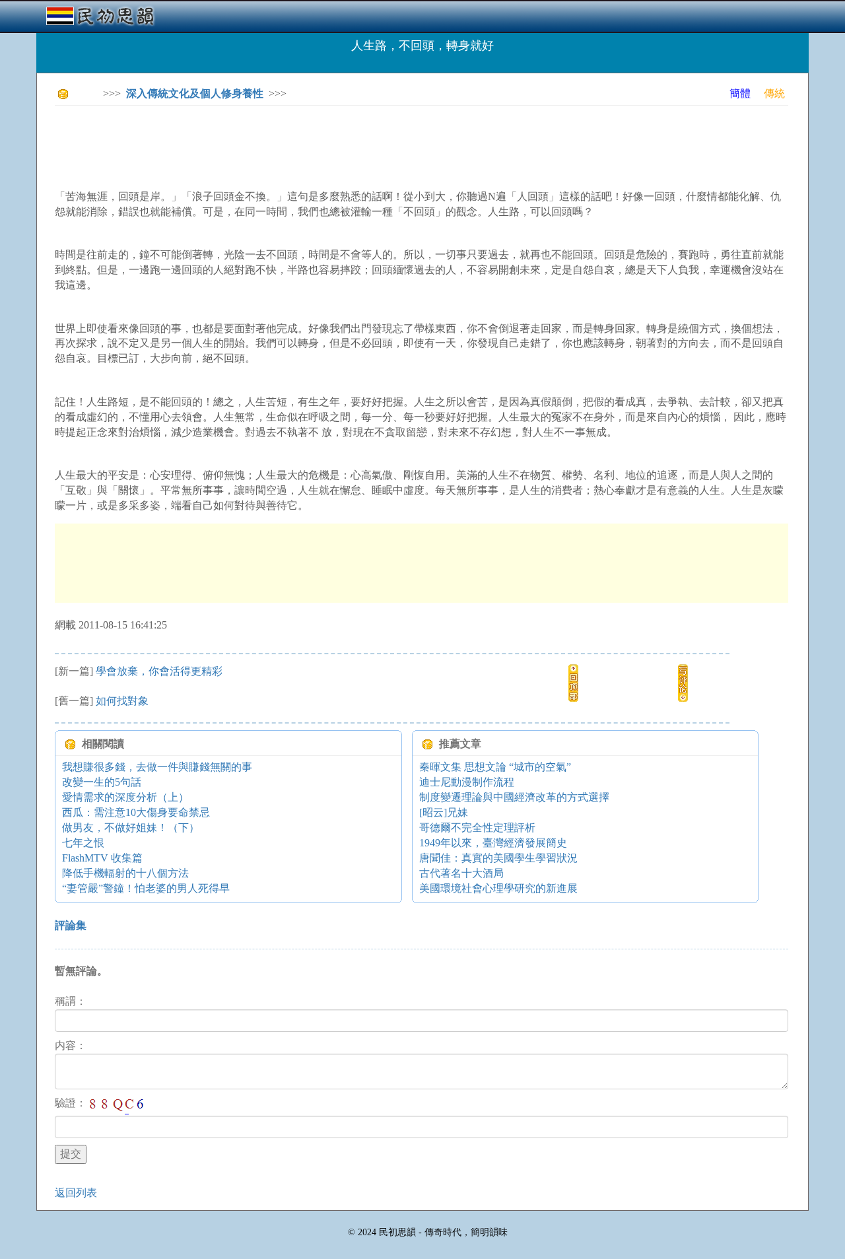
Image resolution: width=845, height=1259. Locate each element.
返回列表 (76, 1192)
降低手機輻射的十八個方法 (125, 873)
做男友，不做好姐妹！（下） (130, 827)
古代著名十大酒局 (461, 873)
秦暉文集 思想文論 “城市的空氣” (511, 766)
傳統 (774, 93)
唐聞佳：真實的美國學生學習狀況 (498, 858)
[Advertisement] (295, 145)
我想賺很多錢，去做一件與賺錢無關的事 (157, 766)
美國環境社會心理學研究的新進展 (498, 888)
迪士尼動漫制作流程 (466, 782)
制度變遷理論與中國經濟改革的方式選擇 (514, 797)
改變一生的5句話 (101, 782)
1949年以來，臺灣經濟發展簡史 (493, 842)
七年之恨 (83, 842)
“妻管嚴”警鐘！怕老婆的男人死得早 (146, 888)
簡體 (740, 93)
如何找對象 (127, 700)
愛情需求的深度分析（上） (125, 797)
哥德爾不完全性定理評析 (477, 827)
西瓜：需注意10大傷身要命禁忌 (136, 812)
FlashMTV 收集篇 (102, 858)
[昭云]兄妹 (443, 812)
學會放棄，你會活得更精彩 (159, 671)
